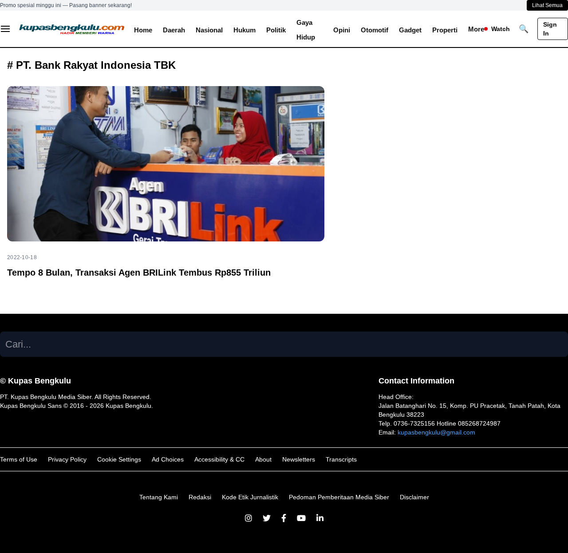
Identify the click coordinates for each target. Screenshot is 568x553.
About (263, 459)
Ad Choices (168, 459)
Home (143, 30)
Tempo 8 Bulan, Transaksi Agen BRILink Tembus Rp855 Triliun (139, 272)
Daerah (174, 30)
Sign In (550, 29)
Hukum (244, 30)
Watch (500, 28)
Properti (445, 30)
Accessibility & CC (219, 459)
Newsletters (298, 459)
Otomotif (374, 30)
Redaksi (200, 497)
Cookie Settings (119, 459)
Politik (276, 30)
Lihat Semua (547, 5)
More (476, 29)
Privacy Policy (67, 459)
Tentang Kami (158, 497)
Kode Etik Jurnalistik (250, 497)
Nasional (209, 30)
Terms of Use (18, 459)
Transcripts (341, 459)
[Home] (72, 29)
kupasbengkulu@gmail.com (436, 432)
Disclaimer (414, 497)
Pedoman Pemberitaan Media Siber (339, 497)
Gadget (410, 30)
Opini (341, 30)
